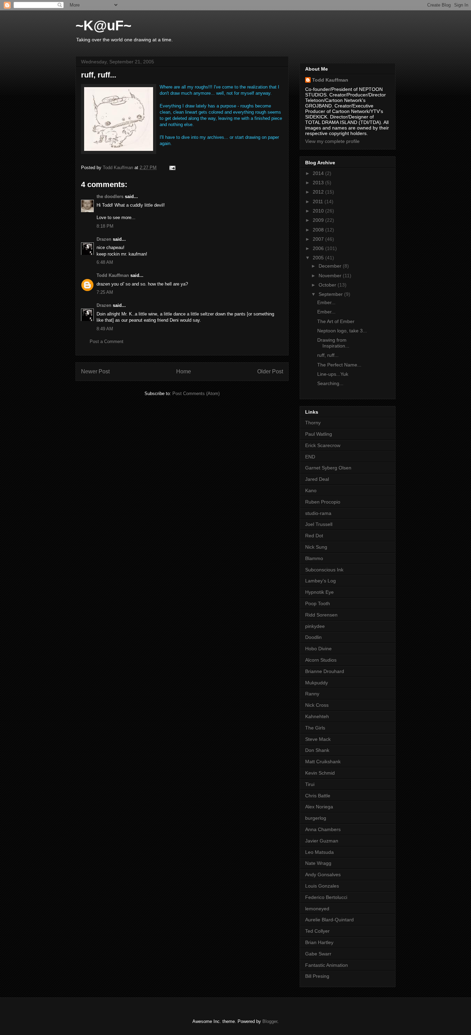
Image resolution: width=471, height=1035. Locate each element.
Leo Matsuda (319, 852)
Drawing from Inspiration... (333, 343)
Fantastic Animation (326, 965)
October (328, 285)
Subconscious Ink (324, 569)
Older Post (270, 371)
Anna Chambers (323, 829)
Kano (311, 490)
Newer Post (95, 371)
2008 (319, 229)
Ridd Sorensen (321, 615)
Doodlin (313, 637)
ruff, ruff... (328, 355)
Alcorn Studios (321, 660)
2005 (319, 257)
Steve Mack (318, 739)
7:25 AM (105, 292)
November (331, 275)
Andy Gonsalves (323, 874)
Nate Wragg (318, 863)
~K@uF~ (103, 25)
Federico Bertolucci (326, 897)
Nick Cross (317, 705)
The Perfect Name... (339, 365)
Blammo (314, 558)
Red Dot (314, 535)
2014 (319, 173)
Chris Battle (317, 795)
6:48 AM (105, 262)
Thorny (313, 422)
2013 (319, 182)
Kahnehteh (317, 716)
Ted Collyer (317, 931)
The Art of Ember (335, 321)
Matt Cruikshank (323, 761)
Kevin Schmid (320, 773)
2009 (319, 220)
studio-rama (318, 513)
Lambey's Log (320, 580)
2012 (319, 192)
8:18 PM (105, 226)
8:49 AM (105, 328)
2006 (319, 248)
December (331, 266)
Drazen (104, 239)
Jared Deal (317, 479)
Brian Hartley (319, 942)
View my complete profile (332, 141)
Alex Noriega (319, 806)
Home (183, 371)
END (310, 456)
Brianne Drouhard (324, 671)
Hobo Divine (318, 648)
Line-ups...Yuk (332, 374)
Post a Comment (106, 341)
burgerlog (315, 818)
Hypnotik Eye (319, 592)
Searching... (330, 383)
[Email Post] (172, 167)
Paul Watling (318, 434)
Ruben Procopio (322, 502)
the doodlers (110, 196)
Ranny (312, 693)
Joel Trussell (318, 524)
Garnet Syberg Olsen (328, 467)
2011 (318, 201)
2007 (319, 239)
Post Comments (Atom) (196, 393)
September (331, 294)
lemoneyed (317, 908)
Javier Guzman (321, 840)
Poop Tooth (317, 603)
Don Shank (317, 750)
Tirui (309, 784)
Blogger (269, 1021)
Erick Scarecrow (322, 445)
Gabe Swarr (318, 953)
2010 (319, 211)
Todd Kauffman (113, 275)
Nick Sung (316, 547)
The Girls (315, 728)
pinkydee (315, 626)
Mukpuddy (316, 682)
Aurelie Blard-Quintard (329, 919)
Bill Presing (317, 976)
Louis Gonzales (322, 886)
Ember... (326, 302)
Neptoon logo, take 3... (342, 330)
